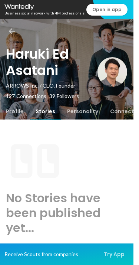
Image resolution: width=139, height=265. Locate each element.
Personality (82, 111)
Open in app (107, 9)
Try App (114, 254)
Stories (45, 111)
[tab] (15, 111)
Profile (15, 111)
